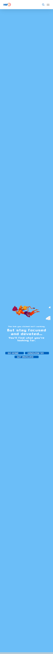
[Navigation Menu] (48, 4)
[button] (14, 353)
